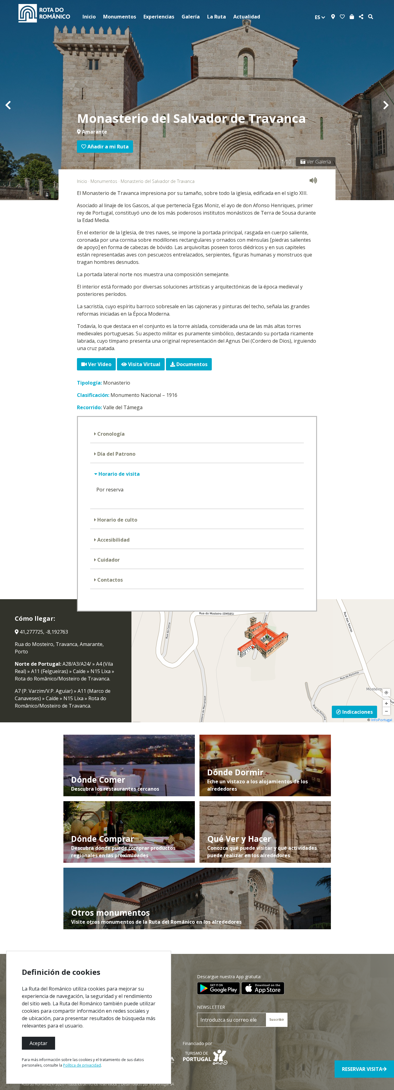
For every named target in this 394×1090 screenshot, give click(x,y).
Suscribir (276, 1019)
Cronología (110, 433)
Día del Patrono (115, 453)
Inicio (89, 16)
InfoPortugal (381, 719)
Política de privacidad (82, 1065)
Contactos (109, 579)
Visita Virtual (143, 364)
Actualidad (246, 16)
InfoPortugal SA (161, 1084)
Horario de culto (116, 519)
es (318, 17)
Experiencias (158, 16)
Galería (191, 16)
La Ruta (216, 16)
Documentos (191, 364)
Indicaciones (357, 711)
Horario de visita (118, 473)
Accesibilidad (113, 539)
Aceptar (38, 1043)
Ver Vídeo (99, 364)
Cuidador (108, 559)
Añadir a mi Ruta (107, 146)
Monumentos (119, 16)
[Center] (386, 692)
